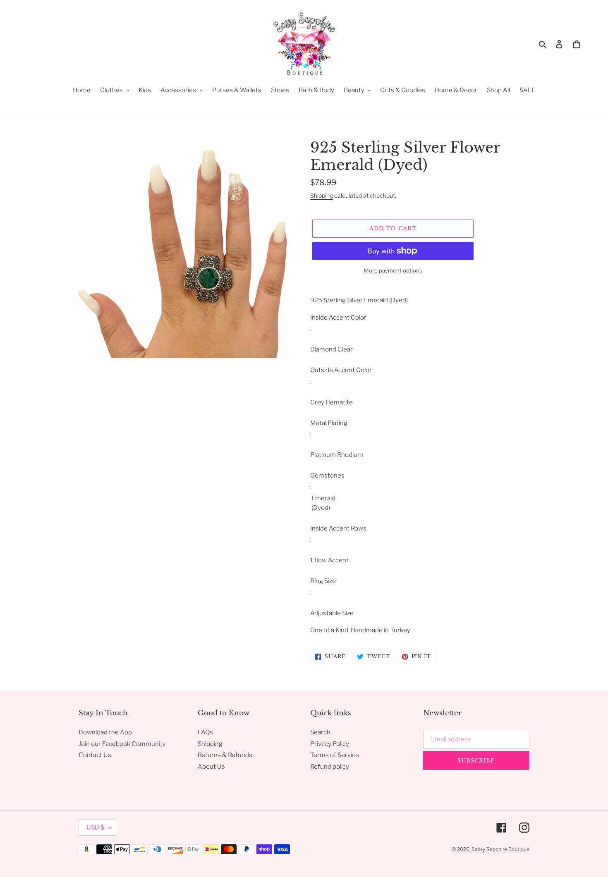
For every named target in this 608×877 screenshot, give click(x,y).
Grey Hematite (331, 402)
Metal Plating (328, 423)
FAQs (205, 732)
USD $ (95, 827)
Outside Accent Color (341, 370)
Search (320, 732)
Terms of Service (334, 755)
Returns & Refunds (225, 755)
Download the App (105, 732)
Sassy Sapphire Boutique (500, 849)
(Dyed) (320, 507)
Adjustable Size (332, 613)
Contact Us (95, 755)
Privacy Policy (329, 744)
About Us (211, 766)
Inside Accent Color (338, 317)
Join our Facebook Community (122, 744)
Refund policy (329, 766)
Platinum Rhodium (336, 455)
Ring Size (323, 581)
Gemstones (327, 475)
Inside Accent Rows (338, 528)
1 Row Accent (329, 560)
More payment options (393, 270)
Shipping (321, 195)
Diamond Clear (331, 349)
